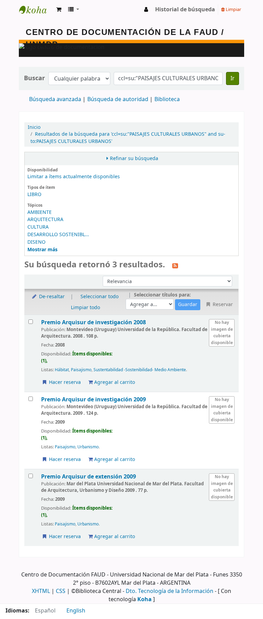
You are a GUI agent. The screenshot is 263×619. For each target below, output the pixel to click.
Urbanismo (88, 447)
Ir (232, 78)
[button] (58, 9)
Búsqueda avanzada (55, 99)
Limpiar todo (85, 307)
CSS (60, 591)
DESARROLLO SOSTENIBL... (58, 234)
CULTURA (38, 227)
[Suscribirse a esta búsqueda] (175, 265)
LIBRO (34, 194)
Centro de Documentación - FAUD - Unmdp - (36, 9)
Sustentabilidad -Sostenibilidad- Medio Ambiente (139, 370)
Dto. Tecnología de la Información (169, 591)
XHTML (41, 591)
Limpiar (233, 9)
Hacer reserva (64, 382)
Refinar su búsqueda (134, 158)
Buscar (34, 78)
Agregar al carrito (114, 382)
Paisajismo (81, 370)
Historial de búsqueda (185, 9)
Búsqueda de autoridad (117, 99)
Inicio (34, 127)
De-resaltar (51, 296)
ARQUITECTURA (45, 219)
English (75, 611)
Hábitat (62, 370)
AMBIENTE (39, 212)
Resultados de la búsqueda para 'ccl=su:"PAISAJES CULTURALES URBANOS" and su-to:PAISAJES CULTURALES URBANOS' (127, 138)
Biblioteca (167, 99)
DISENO (36, 242)
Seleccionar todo (99, 296)
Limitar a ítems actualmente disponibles (73, 176)
